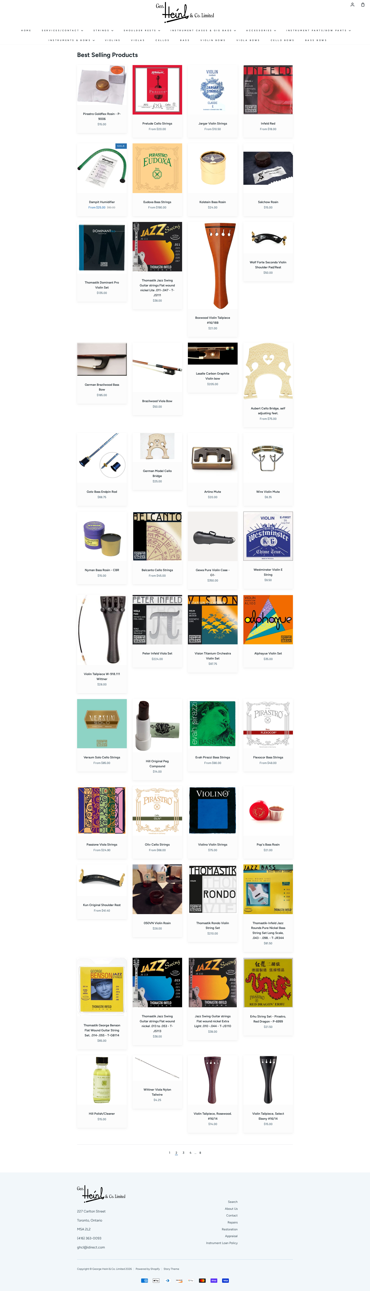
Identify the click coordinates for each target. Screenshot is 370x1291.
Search (233, 1202)
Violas (138, 40)
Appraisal (231, 1236)
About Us (231, 1209)
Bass (185, 40)
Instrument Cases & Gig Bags (202, 30)
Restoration (230, 1229)
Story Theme (171, 1269)
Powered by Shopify (148, 1269)
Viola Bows (248, 40)
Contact (232, 1215)
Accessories (260, 30)
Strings (102, 30)
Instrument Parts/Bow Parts (317, 30)
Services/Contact (61, 30)
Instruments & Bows (71, 40)
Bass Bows (316, 40)
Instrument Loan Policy (222, 1243)
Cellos (163, 40)
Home (26, 30)
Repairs (233, 1222)
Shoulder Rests (141, 30)
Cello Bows (283, 40)
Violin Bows (213, 40)
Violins (113, 40)
